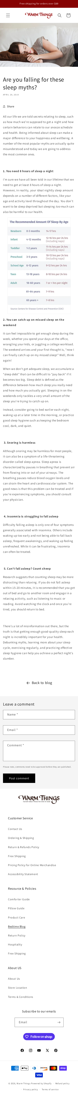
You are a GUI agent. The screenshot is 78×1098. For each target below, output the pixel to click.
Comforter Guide (19, 899)
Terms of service (50, 1089)
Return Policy (16, 935)
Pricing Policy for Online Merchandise (32, 865)
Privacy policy (30, 1089)
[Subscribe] (59, 1022)
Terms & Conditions (20, 997)
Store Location (17, 987)
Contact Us (15, 829)
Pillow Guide (16, 908)
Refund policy (62, 1083)
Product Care (16, 917)
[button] (8, 15)
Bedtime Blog (16, 926)
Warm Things (24, 1083)
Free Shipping (17, 856)
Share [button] (10, 106)
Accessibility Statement (23, 874)
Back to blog (42, 682)
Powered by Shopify (41, 1083)
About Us (14, 978)
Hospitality (15, 944)
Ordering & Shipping (21, 838)
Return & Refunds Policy (23, 847)
